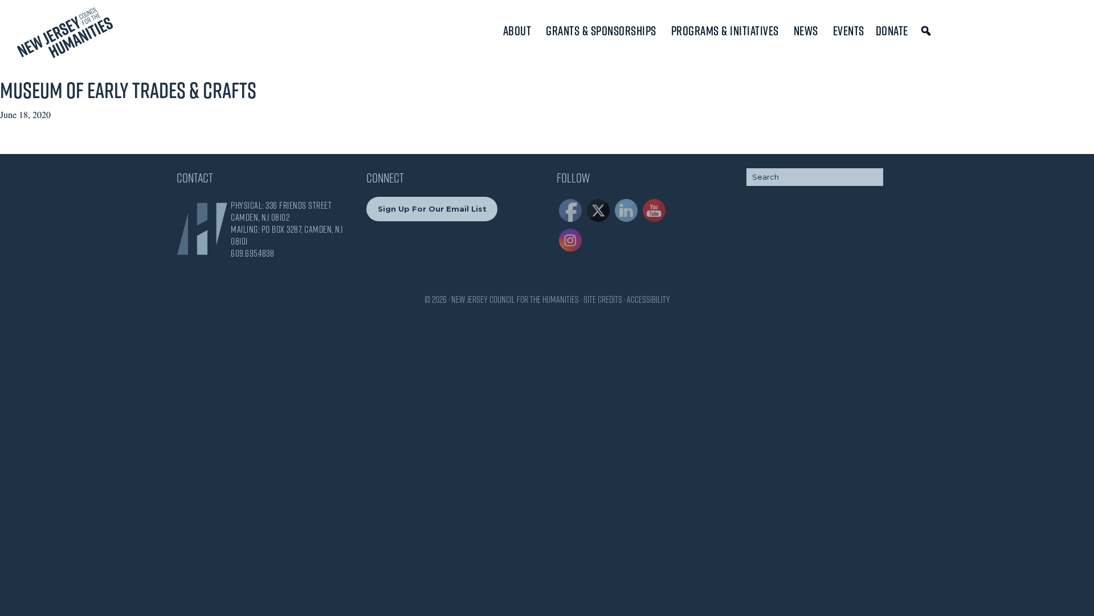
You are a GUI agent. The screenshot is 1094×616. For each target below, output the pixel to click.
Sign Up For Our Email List (432, 208)
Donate (892, 30)
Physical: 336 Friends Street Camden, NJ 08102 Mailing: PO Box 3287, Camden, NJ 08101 (286, 223)
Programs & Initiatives (725, 30)
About (517, 30)
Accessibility (648, 299)
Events (848, 30)
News (806, 30)
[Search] (928, 31)
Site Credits (602, 299)
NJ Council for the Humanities (65, 36)
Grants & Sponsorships (601, 30)
